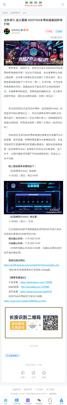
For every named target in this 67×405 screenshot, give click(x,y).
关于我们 (51, 389)
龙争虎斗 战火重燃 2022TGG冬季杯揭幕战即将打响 (33, 22)
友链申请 (16, 389)
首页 (6, 12)
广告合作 (39, 389)
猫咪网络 (15, 30)
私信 (60, 31)
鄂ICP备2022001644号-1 (37, 393)
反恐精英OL (15, 12)
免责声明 (28, 389)
